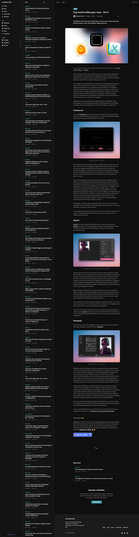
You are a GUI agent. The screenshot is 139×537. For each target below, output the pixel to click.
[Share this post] (118, 16)
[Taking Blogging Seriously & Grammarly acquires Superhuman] (38, 514)
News (28, 317)
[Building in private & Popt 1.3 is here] (38, 112)
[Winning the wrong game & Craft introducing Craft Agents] (38, 141)
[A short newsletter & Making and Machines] (38, 57)
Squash (75, 224)
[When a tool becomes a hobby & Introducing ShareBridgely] (38, 289)
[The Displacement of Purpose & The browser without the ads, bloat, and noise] (38, 131)
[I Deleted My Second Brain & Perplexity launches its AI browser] (38, 505)
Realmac (75, 226)
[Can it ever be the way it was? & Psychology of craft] (38, 279)
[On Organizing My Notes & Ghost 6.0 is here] (38, 466)
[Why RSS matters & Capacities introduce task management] (38, 229)
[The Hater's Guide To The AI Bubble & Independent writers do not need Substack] (38, 475)
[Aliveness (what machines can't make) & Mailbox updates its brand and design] (38, 387)
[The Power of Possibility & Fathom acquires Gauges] (38, 28)
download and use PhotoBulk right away (102, 411)
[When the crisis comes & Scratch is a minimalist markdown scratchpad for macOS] (38, 38)
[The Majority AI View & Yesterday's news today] (38, 330)
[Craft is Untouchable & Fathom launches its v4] (38, 48)
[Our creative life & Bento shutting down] (38, 220)
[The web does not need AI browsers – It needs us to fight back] (38, 320)
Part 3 (80, 70)
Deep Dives (29, 414)
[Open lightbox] (126, 30)
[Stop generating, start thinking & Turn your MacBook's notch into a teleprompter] (38, 121)
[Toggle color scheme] (133, 2)
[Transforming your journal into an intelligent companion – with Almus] (38, 436)
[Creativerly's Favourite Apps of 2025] (38, 212)
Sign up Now (96, 502)
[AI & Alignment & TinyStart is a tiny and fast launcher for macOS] (96, 479)
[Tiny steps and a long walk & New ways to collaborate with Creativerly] (38, 359)
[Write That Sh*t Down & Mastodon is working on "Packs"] (38, 340)
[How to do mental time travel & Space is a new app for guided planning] (38, 350)
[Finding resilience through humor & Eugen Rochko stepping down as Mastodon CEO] (38, 270)
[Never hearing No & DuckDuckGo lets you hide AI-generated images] (38, 495)
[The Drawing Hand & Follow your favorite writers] (96, 470)
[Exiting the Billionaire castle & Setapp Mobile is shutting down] (38, 162)
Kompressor (83, 114)
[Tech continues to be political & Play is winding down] (38, 85)
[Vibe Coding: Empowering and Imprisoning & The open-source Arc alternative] (38, 239)
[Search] (136, 2)
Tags (64, 2)
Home (57, 2)
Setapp (85, 311)
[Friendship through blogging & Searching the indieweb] (38, 248)
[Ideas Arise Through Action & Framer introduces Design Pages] (38, 369)
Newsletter (77, 467)
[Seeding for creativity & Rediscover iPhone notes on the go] (38, 407)
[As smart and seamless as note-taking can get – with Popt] (38, 416)
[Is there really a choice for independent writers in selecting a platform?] (38, 485)
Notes (75, 8)
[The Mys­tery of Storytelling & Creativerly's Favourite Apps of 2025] (38, 203)
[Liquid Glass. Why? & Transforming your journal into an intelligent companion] (38, 426)
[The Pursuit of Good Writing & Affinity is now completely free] (38, 299)
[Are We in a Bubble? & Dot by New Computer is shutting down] (38, 397)
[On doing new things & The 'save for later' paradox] (38, 183)
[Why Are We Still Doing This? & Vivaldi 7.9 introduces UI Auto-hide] (38, 66)
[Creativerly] (7, 2)
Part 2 (76, 70)
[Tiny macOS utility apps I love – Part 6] (38, 378)
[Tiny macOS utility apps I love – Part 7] (38, 104)
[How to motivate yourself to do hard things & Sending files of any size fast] (38, 446)
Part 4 (86, 70)
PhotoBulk (100, 327)
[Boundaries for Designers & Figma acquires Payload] (38, 524)
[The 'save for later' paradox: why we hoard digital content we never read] (38, 193)
